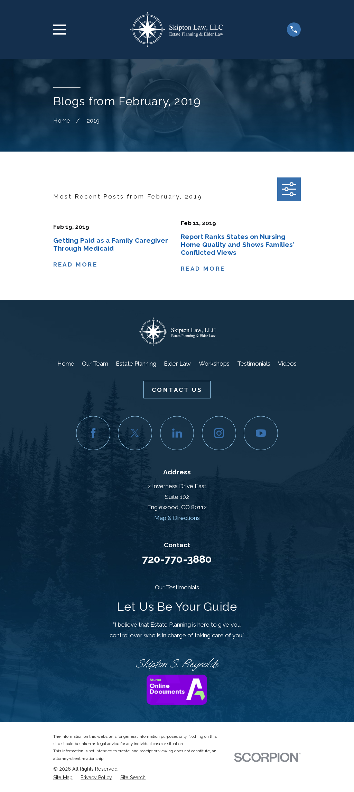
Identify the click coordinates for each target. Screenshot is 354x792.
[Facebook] (93, 433)
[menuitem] (63, 778)
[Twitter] (135, 433)
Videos (287, 363)
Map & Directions (177, 517)
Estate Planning (136, 363)
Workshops (214, 363)
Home (65, 363)
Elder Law (177, 363)
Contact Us (177, 389)
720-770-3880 (177, 559)
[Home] (176, 29)
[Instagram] (219, 433)
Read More (75, 264)
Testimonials (253, 363)
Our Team (95, 363)
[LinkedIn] (177, 433)
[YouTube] (261, 433)
